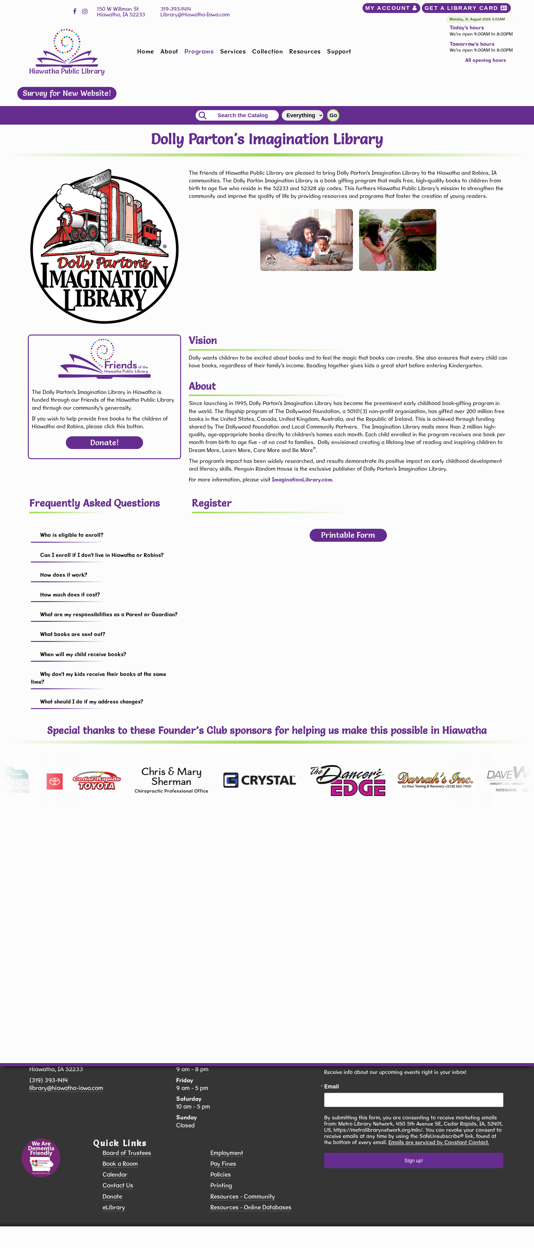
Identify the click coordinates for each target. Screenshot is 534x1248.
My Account (389, 8)
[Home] (67, 47)
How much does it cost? (70, 594)
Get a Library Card (463, 8)
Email (331, 1086)
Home (145, 51)
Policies (220, 1174)
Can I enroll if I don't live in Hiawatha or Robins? (102, 555)
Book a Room (120, 1163)
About (169, 51)
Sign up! (414, 1160)
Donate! (104, 442)
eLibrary (114, 1207)
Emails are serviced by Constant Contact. (438, 1142)
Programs (199, 51)
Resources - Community (242, 1196)
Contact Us (118, 1185)
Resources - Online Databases (250, 1207)
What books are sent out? (72, 634)
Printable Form (348, 535)
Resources (305, 51)
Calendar (115, 1174)
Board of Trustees (127, 1152)
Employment (226, 1152)
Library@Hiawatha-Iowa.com (195, 14)
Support (339, 51)
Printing (221, 1185)
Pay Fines (223, 1163)
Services (233, 51)
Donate (112, 1196)
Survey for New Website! (67, 93)
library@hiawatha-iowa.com (66, 1088)
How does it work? (63, 574)
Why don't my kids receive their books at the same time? (98, 678)
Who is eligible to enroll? (72, 535)
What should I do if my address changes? (91, 701)
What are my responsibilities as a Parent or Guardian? (109, 614)
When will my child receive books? (83, 654)
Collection (267, 51)
